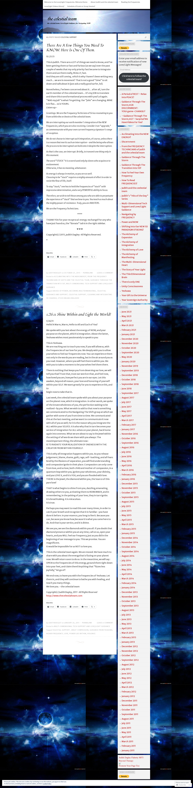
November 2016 (130, 433)
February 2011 (129, 746)
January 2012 (128, 696)
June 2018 (127, 388)
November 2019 (130, 366)
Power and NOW (130, 222)
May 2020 (127, 357)
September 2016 (130, 443)
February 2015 (129, 529)
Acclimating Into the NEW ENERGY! (70, 277)
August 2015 (128, 501)
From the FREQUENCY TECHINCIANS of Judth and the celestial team (133, 149)
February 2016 (129, 474)
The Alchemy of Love (132, 249)
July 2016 (126, 452)
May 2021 (126, 316)
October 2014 (129, 547)
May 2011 (126, 732)
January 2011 (128, 750)
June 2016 (127, 456)
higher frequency (54, 634)
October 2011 (128, 709)
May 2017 (126, 411)
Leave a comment (105, 273)
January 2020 (128, 361)
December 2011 (129, 700)
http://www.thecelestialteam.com (64, 595)
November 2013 (130, 596)
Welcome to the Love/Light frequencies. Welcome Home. (66, 2)
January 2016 (128, 479)
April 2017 (127, 415)
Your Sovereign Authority (135, 300)
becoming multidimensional (82, 291)
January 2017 (128, 429)
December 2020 (130, 339)
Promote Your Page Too (129, 766)
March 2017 (128, 420)
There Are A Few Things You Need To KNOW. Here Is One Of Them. (75, 48)
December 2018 (130, 375)
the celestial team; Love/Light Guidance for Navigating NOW (68, 23)
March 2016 (128, 470)
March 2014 (128, 578)
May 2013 (126, 623)
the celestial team (61, 19)
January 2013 (128, 642)
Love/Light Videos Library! (54, 6)
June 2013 (126, 619)
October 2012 (129, 655)
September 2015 (130, 497)
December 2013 (130, 592)
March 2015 (128, 524)
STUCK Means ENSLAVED (68, 298)
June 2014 (127, 565)
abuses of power (60, 291)
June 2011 (126, 728)
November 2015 (130, 488)
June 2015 (127, 510)
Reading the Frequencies (130, 2)
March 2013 (128, 632)
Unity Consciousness (132, 286)
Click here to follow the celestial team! (134, 78)
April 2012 (127, 682)
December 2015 (130, 483)
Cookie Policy (47, 784)
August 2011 (128, 718)
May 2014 (127, 569)
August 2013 (128, 610)
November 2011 (129, 705)
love (66, 634)
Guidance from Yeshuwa (101, 630)
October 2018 (129, 379)
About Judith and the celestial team (104, 2)
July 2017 (126, 402)
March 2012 (128, 687)
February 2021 (129, 330)
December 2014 (130, 538)
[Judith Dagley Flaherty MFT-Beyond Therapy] (120, 763)
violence (91, 634)
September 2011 (130, 714)
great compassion (80, 630)
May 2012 (126, 678)
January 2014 (128, 587)
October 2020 (129, 348)
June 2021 (127, 311)
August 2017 (128, 397)
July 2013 (126, 614)
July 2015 (126, 506)
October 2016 (129, 438)
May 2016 (126, 461)
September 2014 (130, 551)
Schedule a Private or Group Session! (81, 6)
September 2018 (130, 384)
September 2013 (130, 605)
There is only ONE (131, 282)
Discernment (128, 141)
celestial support (77, 295)
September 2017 (130, 393)
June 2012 (127, 673)
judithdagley (55, 273)
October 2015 (129, 492)
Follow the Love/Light (129, 54)
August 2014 (128, 556)
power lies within (77, 634)
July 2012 (126, 669)
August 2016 (128, 447)
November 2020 (130, 343)
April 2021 (127, 320)
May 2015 (126, 515)
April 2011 (126, 737)
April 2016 (127, 465)
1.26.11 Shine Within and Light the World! (78, 314)
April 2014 (127, 574)
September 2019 (130, 370)
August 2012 (128, 664)
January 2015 (128, 533)
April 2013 (127, 628)
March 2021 (128, 325)
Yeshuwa (126, 291)
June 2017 (127, 406)
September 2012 (130, 660)
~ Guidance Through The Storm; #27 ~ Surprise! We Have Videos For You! (135, 119)
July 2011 (126, 723)
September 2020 (130, 352)
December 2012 (130, 646)
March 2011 (127, 741)
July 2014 (126, 560)
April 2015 (127, 520)
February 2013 (129, 637)
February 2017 (129, 424)
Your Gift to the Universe (134, 295)
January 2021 (128, 334)
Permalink (88, 273)
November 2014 (130, 542)
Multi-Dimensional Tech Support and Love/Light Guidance (82, 626)
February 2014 (129, 583)
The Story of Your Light (133, 269)
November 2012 (130, 651)
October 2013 (128, 601)
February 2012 (129, 691)
